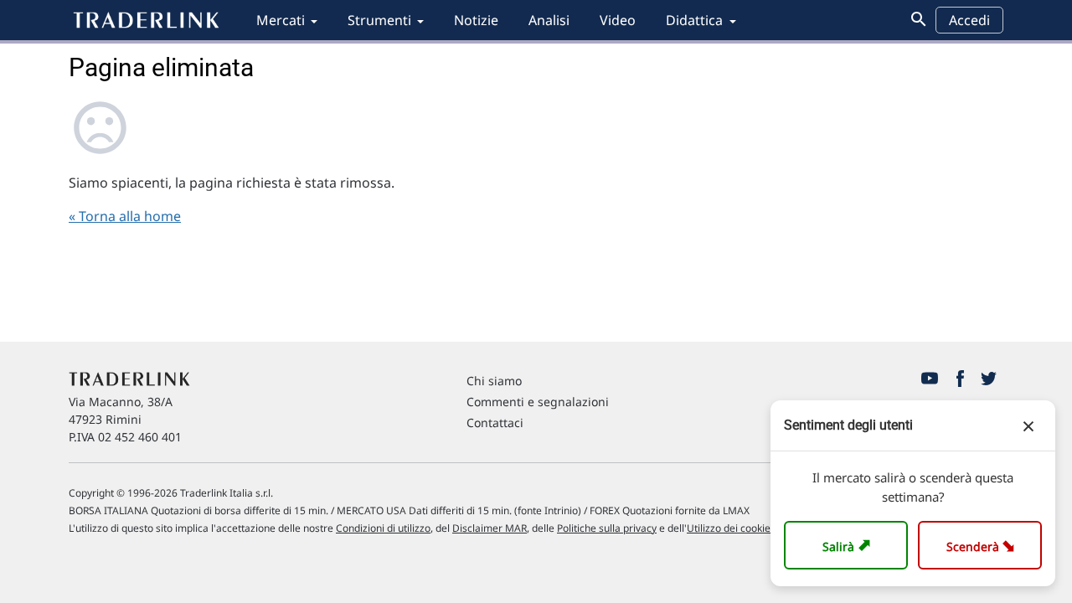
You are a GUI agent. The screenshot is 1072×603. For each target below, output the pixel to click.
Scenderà (983, 545)
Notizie (476, 20)
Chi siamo (494, 381)
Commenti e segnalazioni (537, 402)
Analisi (549, 20)
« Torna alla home (125, 216)
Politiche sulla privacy (607, 528)
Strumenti (379, 20)
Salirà (848, 545)
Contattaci (494, 422)
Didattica (694, 20)
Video (618, 20)
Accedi (969, 20)
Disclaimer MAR (489, 528)
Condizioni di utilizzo (383, 528)
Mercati (280, 20)
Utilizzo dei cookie (728, 528)
